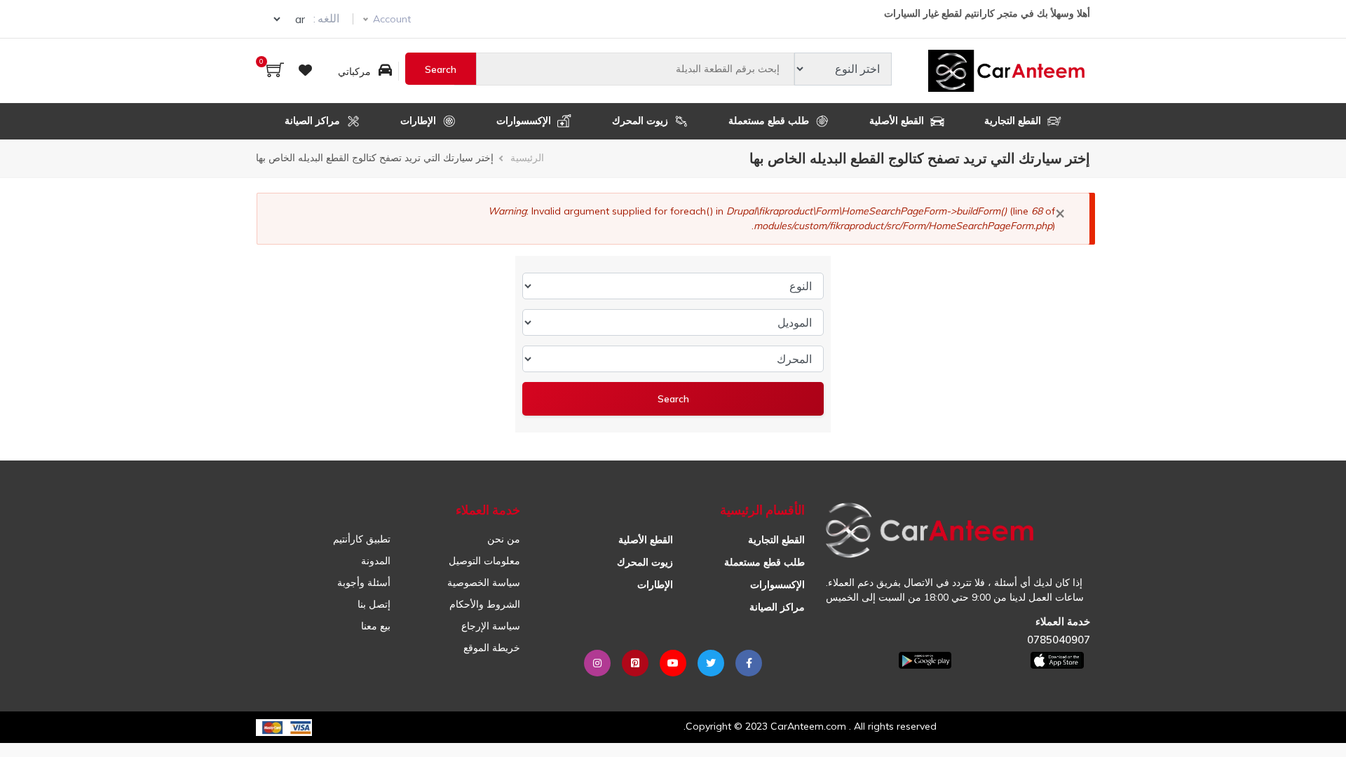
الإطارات (419, 120)
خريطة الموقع (491, 647)
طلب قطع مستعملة (770, 120)
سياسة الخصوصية (483, 582)
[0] (275, 71)
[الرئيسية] (1009, 71)
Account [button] (392, 19)
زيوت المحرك (641, 120)
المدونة (375, 560)
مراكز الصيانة (314, 120)
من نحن (503, 539)
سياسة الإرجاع (490, 626)
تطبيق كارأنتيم (361, 539)
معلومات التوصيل (484, 560)
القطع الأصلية (898, 120)
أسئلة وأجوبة (363, 582)
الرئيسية (527, 157)
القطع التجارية (1014, 120)
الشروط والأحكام (484, 604)
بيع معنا (375, 626)
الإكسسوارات (525, 120)
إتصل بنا (374, 604)
